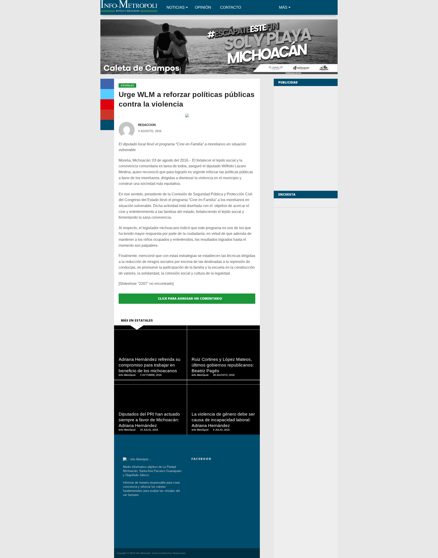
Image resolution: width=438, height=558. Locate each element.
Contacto (230, 7)
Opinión (203, 7)
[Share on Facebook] (107, 84)
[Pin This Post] (107, 104)
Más (283, 7)
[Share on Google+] (107, 115)
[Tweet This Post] (107, 94)
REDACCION (147, 125)
